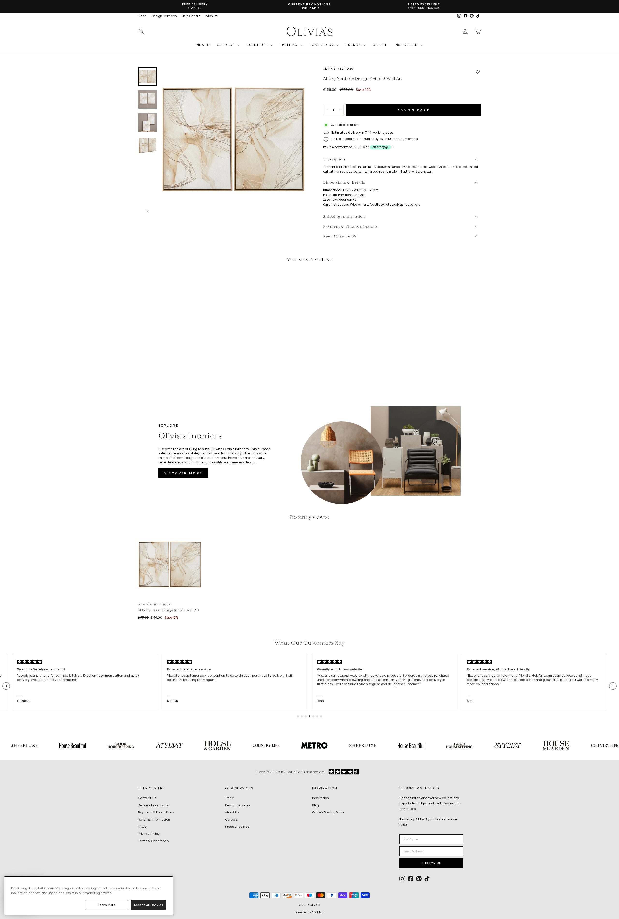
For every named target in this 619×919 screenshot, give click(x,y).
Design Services (164, 16)
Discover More (183, 473)
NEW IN (203, 45)
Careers (231, 819)
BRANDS (354, 45)
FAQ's (142, 826)
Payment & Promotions (156, 812)
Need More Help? (340, 236)
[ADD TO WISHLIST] (477, 72)
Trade (142, 16)
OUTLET (380, 45)
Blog (315, 805)
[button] (6, 686)
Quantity (332, 99)
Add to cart (413, 110)
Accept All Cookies (148, 905)
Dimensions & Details (344, 182)
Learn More (106, 905)
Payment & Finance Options (350, 227)
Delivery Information (154, 805)
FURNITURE (258, 45)
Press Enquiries (237, 826)
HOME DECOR (322, 45)
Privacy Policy (149, 833)
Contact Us (147, 798)
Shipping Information (344, 217)
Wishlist (211, 16)
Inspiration (320, 798)
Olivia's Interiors (338, 69)
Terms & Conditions (153, 841)
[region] (88, 895)
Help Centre (191, 16)
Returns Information (154, 819)
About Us (232, 812)
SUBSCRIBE (431, 863)
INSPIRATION (406, 45)
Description (334, 159)
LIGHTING (289, 45)
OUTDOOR (226, 45)
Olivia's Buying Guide (328, 812)
